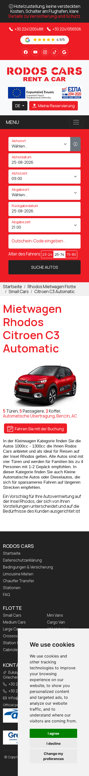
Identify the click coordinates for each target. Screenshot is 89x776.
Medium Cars (14, 622)
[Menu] (76, 122)
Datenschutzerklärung (22, 560)
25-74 (59, 254)
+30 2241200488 (28, 29)
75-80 (71, 254)
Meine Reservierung (56, 105)
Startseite (12, 553)
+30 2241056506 (66, 29)
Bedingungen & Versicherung (28, 567)
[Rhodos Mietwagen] (44, 74)
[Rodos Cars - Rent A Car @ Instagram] (45, 52)
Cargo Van (56, 622)
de (18, 105)
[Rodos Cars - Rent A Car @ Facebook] (26, 52)
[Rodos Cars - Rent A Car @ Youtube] (35, 52)
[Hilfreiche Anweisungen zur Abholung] (75, 144)
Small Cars (12, 615)
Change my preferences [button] (53, 756)
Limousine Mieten (18, 574)
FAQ (6, 594)
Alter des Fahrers (24, 254)
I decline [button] (53, 743)
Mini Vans (55, 615)
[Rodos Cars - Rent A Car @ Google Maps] (64, 52)
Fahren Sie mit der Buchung (39, 429)
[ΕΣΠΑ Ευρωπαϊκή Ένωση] (44, 92)
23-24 (47, 254)
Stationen (12, 587)
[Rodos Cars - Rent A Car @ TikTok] (55, 52)
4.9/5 (60, 39)
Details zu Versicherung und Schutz (44, 16)
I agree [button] (53, 733)
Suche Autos (44, 267)
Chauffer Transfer (18, 581)
